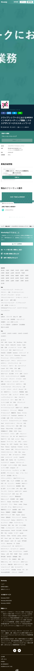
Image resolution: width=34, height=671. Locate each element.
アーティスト (10, 441)
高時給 (10, 431)
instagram (12, 467)
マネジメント (23, 433)
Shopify (9, 501)
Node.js (13, 520)
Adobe (2, 426)
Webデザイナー (23, 436)
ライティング (4, 350)
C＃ (10, 561)
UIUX (24, 378)
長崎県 (26, 278)
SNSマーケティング (6, 514)
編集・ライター (5, 300)
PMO (11, 554)
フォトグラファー (5, 310)
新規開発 (18, 486)
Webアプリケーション (19, 478)
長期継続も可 (4, 431)
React (2, 446)
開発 (24, 470)
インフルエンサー (10, 527)
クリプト (3, 543)
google (21, 533)
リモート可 (9, 316)
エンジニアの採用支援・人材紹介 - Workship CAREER (16, 621)
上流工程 (25, 554)
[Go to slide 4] (14, 217)
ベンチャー (15, 392)
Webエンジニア (5, 499)
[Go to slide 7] (19, 217)
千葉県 (23, 273)
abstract (24, 535)
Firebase (3, 444)
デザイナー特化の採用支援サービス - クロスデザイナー (17, 615)
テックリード (4, 420)
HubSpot (25, 420)
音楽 (17, 426)
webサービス (18, 491)
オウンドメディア (5, 371)
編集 (19, 368)
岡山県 (22, 278)
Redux (15, 504)
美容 (9, 525)
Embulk (19, 569)
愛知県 (7, 273)
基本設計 (9, 556)
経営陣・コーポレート (10, 305)
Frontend (20, 446)
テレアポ (3, 405)
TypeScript (13, 446)
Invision (19, 345)
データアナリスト (17, 551)
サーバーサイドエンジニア (7, 407)
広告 (10, 394)
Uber (16, 397)
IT (23, 399)
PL (26, 520)
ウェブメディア (5, 462)
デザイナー (3, 292)
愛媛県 (17, 275)
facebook (15, 352)
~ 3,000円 (3, 333)
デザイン (13, 360)
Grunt (6, 538)
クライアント (4, 496)
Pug (25, 538)
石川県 (2, 283)
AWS (6, 342)
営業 (25, 384)
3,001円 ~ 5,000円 (12, 333)
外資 (25, 423)
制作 (13, 514)
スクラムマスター (18, 418)
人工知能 (3, 418)
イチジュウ (14, 572)
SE (13, 546)
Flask (10, 551)
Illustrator (23, 355)
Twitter (8, 535)
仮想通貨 (14, 509)
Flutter (2, 449)
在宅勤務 (17, 480)
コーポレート (10, 405)
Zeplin (23, 345)
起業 (8, 418)
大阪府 (7, 270)
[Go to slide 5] (16, 217)
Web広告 (3, 352)
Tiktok (20, 554)
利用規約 (3, 661)
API (21, 494)
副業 (2, 347)
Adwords (24, 465)
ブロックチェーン (20, 527)
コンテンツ (15, 394)
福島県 (7, 278)
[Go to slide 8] (20, 217)
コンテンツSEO (11, 488)
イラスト (12, 433)
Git (15, 365)
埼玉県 (17, 270)
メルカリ (25, 441)
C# (11, 436)
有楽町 (15, 554)
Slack (2, 355)
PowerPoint (4, 525)
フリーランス (18, 371)
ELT (27, 569)
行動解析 (14, 512)
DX (11, 402)
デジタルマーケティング (15, 420)
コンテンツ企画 (5, 402)
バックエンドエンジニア (7, 289)
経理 (2, 541)
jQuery (23, 514)
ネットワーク (4, 522)
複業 (25, 488)
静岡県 (7, 275)
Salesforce (20, 415)
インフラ (3, 389)
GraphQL (16, 444)
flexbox (17, 538)
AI (25, 415)
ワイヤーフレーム (18, 522)
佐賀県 (2, 278)
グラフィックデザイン (6, 478)
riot (13, 538)
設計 (23, 559)
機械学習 (13, 412)
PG (10, 559)
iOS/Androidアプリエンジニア (8, 308)
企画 (12, 449)
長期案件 (3, 322)
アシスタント (4, 365)
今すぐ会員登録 (18, 244)
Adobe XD (13, 345)
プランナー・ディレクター (7, 294)
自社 (26, 480)
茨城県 (12, 270)
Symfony (24, 517)
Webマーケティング (18, 350)
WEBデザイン (7, 392)
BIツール (15, 475)
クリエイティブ (5, 399)
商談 (26, 564)
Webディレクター (5, 360)
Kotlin (23, 509)
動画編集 (15, 556)
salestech (22, 548)
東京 (2, 533)
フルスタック (4, 454)
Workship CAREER (5, 603)
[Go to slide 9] (22, 217)
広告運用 (9, 352)
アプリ (2, 376)
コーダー (15, 457)
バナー (12, 399)
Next (21, 444)
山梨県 (12, 280)
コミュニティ (11, 483)
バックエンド (8, 381)
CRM (14, 402)
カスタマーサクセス (22, 308)
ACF (2, 538)
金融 (19, 509)
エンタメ (17, 439)
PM (14, 342)
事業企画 (20, 410)
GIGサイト (3, 611)
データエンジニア (5, 412)
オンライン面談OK (5, 324)
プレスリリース (11, 486)
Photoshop (17, 355)
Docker (10, 342)
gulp (10, 538)
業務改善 (8, 517)
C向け (19, 441)
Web (19, 452)
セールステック (14, 548)
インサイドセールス (6, 386)
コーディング (8, 457)
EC (15, 460)
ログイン (23, 2)
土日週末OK (15, 324)
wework (25, 491)
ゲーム (9, 507)
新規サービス (19, 407)
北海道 (12, 275)
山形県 (12, 273)
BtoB (16, 399)
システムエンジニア (6, 546)
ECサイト (3, 501)
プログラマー (4, 559)
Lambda (10, 533)
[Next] (33, 201)
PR (25, 389)
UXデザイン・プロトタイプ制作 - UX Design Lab (20, 611)
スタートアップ (20, 319)
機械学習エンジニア (6, 509)
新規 (23, 486)
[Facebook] (14, 650)
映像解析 (20, 512)
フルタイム (11, 491)
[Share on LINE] (20, 113)
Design (25, 504)
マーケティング (18, 289)
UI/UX (15, 431)
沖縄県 (26, 275)
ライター (20, 347)
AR (17, 436)
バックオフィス (12, 347)
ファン (10, 504)
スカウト (26, 373)
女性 (12, 567)
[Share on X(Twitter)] (9, 113)
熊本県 (26, 280)
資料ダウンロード (5, 589)
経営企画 (26, 407)
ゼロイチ (3, 475)
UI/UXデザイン (20, 520)
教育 (21, 426)
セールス (18, 294)
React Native (15, 501)
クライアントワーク (13, 363)
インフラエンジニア (21, 302)
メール (21, 473)
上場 (7, 554)
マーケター (19, 378)
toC (16, 441)
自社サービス (4, 373)
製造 (19, 559)
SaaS (2, 423)
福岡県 (26, 270)
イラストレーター (10, 426)
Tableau (3, 554)
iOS (9, 439)
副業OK (3, 316)
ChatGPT (21, 572)
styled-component (5, 530)
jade (22, 538)
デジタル (24, 412)
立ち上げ (21, 389)
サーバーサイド (5, 433)
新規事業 (13, 319)
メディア (15, 389)
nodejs (20, 504)
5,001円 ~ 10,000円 (23, 333)
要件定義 (3, 556)
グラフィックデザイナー (16, 358)
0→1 (26, 473)
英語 (20, 556)
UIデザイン (3, 363)
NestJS (13, 530)
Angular (18, 514)
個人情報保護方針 (5, 664)
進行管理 (3, 473)
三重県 (22, 280)
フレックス (3, 491)
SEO (10, 350)
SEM (19, 465)
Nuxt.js (2, 512)
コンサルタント (5, 410)
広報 (9, 292)
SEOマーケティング (19, 564)
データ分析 (3, 465)
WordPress (19, 342)
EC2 (7, 368)
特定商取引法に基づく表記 (6, 666)
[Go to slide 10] (24, 217)
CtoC (27, 394)
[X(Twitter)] (19, 650)
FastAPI (26, 551)
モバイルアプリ (19, 567)
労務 (6, 347)
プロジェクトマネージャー (7, 297)
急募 (20, 316)
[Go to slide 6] (17, 217)
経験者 (21, 499)
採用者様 (16, 2)
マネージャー (16, 561)
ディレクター (4, 378)
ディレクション (5, 358)
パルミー (11, 496)
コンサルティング (5, 415)
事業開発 (21, 392)
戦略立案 (10, 564)
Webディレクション (18, 507)
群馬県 (2, 280)
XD (20, 363)
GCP (11, 444)
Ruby (22, 439)
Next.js (25, 444)
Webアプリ (4, 439)
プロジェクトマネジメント (21, 449)
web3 (12, 541)
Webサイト (24, 483)
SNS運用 (12, 499)
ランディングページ (6, 470)
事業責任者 (18, 496)
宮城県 (17, 280)
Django (3, 428)
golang (19, 535)
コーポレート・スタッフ (22, 297)
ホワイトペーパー (21, 360)
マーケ (16, 373)
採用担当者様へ (5, 586)
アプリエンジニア (5, 520)
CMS (25, 342)
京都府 (2, 275)
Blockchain (9, 543)
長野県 (7, 280)
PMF (20, 399)
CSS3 (2, 457)
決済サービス (24, 561)
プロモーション (5, 436)
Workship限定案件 (5, 572)
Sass (17, 473)
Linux (23, 452)
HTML (11, 368)
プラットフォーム (16, 386)
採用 (21, 373)
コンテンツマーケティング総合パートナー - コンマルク (17, 625)
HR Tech (22, 394)
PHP (2, 342)
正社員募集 (22, 324)
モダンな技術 (17, 428)
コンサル (26, 446)
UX (1, 392)
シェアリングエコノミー (7, 397)
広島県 (22, 270)
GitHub (2, 517)
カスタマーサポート (10, 423)
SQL (13, 525)
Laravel (3, 368)
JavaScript (14, 415)
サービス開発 (22, 525)
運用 (2, 381)
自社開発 (9, 475)
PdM (16, 452)
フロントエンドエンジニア (7, 302)
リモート (22, 381)
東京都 (2, 270)
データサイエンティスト (18, 292)
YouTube (14, 535)
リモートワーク (11, 384)
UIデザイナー (4, 551)
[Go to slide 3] (13, 217)
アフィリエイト (11, 473)
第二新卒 (3, 488)
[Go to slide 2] (11, 217)
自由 (8, 480)
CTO (12, 418)
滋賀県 (22, 275)
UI (27, 352)
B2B (7, 460)
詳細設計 (14, 559)
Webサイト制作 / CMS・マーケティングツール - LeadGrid (17, 613)
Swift (12, 439)
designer (7, 541)
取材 (25, 347)
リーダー (16, 533)
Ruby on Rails (9, 428)
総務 (16, 405)
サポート (11, 365)
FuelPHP (3, 480)
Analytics (12, 462)
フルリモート (22, 397)
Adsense (3, 535)
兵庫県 (2, 273)
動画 (26, 392)
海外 (10, 454)
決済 (13, 494)
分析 (17, 499)
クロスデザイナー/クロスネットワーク (10, 109)
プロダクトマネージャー (7, 452)
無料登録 (30, 2)
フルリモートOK (5, 319)
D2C (17, 525)
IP (14, 543)
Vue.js (19, 431)
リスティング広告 (12, 465)
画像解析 (8, 512)
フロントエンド (9, 355)
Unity (24, 426)
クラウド (9, 389)
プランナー (12, 378)
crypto (19, 541)
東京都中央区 (5, 127)
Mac (6, 533)
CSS (15, 368)
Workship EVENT (5, 598)
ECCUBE (25, 530)
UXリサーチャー (5, 548)
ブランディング (21, 402)
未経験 (2, 460)
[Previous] (1, 201)
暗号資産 (24, 541)
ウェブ (12, 480)
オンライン (3, 564)
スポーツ (3, 486)
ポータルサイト (17, 454)
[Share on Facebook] (3, 113)
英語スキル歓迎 (5, 327)
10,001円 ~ (3, 336)
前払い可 (15, 316)
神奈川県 (17, 273)
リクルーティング (5, 567)
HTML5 (24, 454)
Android (8, 449)
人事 (2, 305)
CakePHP (21, 457)
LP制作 (11, 522)
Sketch (7, 345)
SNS (12, 371)
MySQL (11, 460)
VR (14, 436)
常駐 (21, 501)
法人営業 (11, 373)
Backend (3, 441)
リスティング (22, 352)
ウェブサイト (15, 470)
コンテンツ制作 (5, 467)
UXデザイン (19, 384)
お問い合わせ (4, 659)
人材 (24, 386)
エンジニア (15, 381)
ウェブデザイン (21, 460)
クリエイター (4, 504)
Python (19, 412)
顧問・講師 (13, 300)
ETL (23, 569)
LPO (17, 488)
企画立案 (3, 384)
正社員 (18, 543)
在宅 (2, 483)
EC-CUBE (18, 530)
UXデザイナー (18, 546)
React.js (7, 446)
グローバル (19, 423)
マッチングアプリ (5, 569)
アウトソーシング (16, 517)
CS (5, 483)
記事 (17, 433)
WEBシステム (4, 561)
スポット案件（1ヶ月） (13, 322)
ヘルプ (2, 584)
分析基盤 (13, 569)
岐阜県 (17, 278)
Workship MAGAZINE (6, 600)
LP (17, 467)
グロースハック (20, 462)
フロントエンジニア (6, 494)
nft (15, 541)
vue (22, 480)
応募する (17, 177)
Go (7, 444)
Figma (2, 345)
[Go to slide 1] (9, 217)
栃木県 (12, 278)
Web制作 (18, 483)
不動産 (2, 527)
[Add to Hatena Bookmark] (14, 113)
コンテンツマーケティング (12, 376)
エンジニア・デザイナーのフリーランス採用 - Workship (18, 619)
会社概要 (3, 656)
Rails (21, 488)
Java (17, 494)
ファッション (13, 410)
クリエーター (4, 394)
